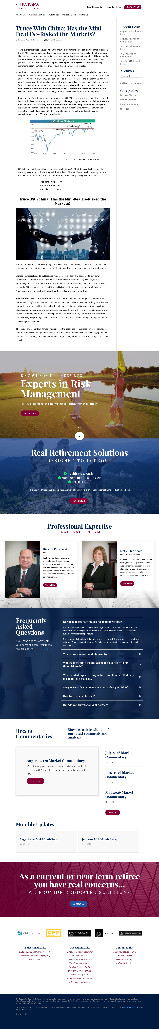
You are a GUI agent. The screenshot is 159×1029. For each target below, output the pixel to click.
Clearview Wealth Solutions (28, 40)
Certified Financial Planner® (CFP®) (35, 951)
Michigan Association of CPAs (79, 978)
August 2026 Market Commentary (129, 40)
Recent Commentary (95, 7)
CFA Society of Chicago (79, 982)
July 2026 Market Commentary (128, 55)
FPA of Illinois (35, 959)
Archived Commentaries (131, 83)
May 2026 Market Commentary (119, 794)
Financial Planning (128, 95)
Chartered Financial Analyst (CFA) (35, 955)
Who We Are (20, 15)
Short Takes (125, 108)
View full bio (50, 585)
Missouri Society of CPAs (79, 974)
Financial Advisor (124, 955)
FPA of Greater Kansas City (79, 959)
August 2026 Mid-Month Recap (39, 839)
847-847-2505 (41, 648)
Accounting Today (124, 959)
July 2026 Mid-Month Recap (99, 839)
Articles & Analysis (69, 15)
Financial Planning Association (79, 951)
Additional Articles (124, 963)
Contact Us (83, 15)
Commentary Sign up (113, 7)
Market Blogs (53, 15)
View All (113, 812)
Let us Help (30, 413)
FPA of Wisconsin (79, 955)
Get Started (79, 500)
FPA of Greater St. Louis (79, 963)
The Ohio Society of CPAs (79, 967)
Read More (35, 780)
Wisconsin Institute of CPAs (79, 970)
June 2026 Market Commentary (119, 774)
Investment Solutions (36, 15)
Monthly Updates (56, 40)
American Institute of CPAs (124, 951)
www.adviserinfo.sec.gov (131, 1007)
